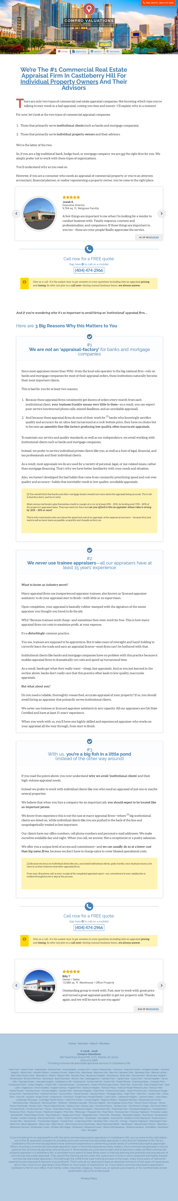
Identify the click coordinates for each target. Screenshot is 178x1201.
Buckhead (48, 1078)
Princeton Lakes (159, 1112)
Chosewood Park (17, 1084)
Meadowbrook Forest (150, 1099)
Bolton (52, 1075)
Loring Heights (91, 1099)
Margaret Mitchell (128, 1099)
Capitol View (123, 1078)
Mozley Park (35, 1106)
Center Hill (109, 1081)
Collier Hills (51, 1084)
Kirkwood (68, 1096)
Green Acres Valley (115, 1090)
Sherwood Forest (46, 1118)
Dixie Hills (125, 1084)
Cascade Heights (45, 1081)
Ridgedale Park (90, 1115)
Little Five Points (74, 1099)
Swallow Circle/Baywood (137, 1118)
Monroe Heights (97, 1102)
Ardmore (117, 1069)
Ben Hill (113, 1072)
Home (64, 52)
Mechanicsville (20, 1102)
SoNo (60, 1118)
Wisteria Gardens (135, 1127)
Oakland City (120, 1106)
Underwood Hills (83, 1121)
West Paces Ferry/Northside (80, 1124)
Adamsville (40, 1069)
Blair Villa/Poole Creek (22, 1075)
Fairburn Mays (108, 1087)
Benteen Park (126, 1072)
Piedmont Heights (52, 1112)
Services (80, 52)
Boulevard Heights (95, 1075)
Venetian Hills (101, 1121)
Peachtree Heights (82, 1109)
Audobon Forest (59, 1072)
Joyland (30, 1096)
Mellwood (35, 1102)
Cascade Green (26, 1081)
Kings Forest (42, 1096)
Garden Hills (65, 1090)
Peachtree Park (120, 1109)
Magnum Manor (109, 1099)
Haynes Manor (97, 1093)
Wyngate (92, 1130)
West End (14, 1124)
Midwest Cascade (78, 1102)
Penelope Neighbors (140, 1109)
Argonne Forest (132, 1069)
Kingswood (56, 1096)
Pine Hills (68, 1112)
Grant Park (98, 1090)
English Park (74, 1087)
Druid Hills (137, 1084)
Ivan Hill (20, 1096)
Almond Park (54, 1069)
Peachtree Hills (102, 1109)
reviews (154, 237)
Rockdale (116, 1115)
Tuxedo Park (66, 1121)
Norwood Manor (103, 1106)
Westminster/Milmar (144, 1124)
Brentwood (112, 1075)
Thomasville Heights (48, 1121)
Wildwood (77, 1127)
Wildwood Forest (92, 1127)
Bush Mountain (62, 1078)
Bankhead (87, 1072)
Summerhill (116, 1118)
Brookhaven (138, 1075)
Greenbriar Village (158, 1090)
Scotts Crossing (28, 1118)
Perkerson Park (17, 1112)
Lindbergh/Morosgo (26, 1099)
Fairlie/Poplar (16, 1090)
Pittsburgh (80, 1112)
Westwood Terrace (19, 1127)
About (97, 52)
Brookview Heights (156, 1075)
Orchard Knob (17, 1109)
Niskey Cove (73, 1106)
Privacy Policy (89, 1178)
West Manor (57, 1124)
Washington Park (158, 1121)
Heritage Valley (114, 1093)
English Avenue (58, 1087)
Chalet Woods (123, 1081)
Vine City (113, 1121)
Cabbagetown (92, 1078)
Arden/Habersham (102, 1069)
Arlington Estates (150, 1069)
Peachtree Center (62, 1109)
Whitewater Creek (40, 1127)
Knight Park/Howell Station (89, 1096)
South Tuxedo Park (74, 1118)
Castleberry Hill (63, 1081)
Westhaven (127, 1124)
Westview (162, 1124)
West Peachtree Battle (107, 1124)
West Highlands (29, 1124)
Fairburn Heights (91, 1087)
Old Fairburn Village (139, 1106)
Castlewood (79, 1081)
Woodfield (151, 1127)
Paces (48, 1109)
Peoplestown (159, 1109)
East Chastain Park (153, 1084)
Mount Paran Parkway (146, 1102)
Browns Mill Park (32, 1078)
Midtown (62, 1102)
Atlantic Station (41, 1072)
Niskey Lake (87, 1106)
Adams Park (27, 1069)
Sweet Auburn (159, 1118)
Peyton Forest (34, 1112)
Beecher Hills (101, 1072)
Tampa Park (30, 1121)
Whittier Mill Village (60, 1127)
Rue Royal (148, 1115)
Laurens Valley (146, 1096)
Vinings (124, 1121)
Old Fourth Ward (158, 1106)
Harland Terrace (48, 1093)
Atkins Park (26, 1072)
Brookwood (16, 1078)
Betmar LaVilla (158, 1072)
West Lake (44, 1124)
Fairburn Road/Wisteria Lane (132, 1087)
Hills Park (141, 1093)
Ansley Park (84, 1069)
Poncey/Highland (140, 1112)
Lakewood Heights (127, 1096)
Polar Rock (107, 1112)
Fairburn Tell (155, 1087)
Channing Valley (140, 1081)
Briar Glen (125, 1075)
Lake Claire (110, 1096)
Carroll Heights (151, 1078)
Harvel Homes (81, 1093)
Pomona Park (122, 1112)
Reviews (114, 52)
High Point (129, 1093)
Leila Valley (161, 1096)
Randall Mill (16, 1115)
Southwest (90, 1118)
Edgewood (27, 1087)
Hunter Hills (154, 1093)
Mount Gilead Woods (54, 1106)
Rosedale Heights (132, 1115)
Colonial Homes (66, 1084)
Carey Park (136, 1078)
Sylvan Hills (16, 1121)
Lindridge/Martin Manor (51, 1099)
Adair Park (14, 1069)
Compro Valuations (89, 21)
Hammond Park (31, 1093)
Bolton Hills (63, 1075)
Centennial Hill (94, 1081)
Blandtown (41, 1075)
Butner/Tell (77, 1078)
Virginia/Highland (138, 1121)
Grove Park (15, 1093)
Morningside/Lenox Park (120, 1102)
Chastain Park (157, 1081)
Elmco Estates (42, 1087)
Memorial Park (49, 1102)
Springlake (103, 1118)
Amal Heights (69, 1069)
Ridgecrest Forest (71, 1115)
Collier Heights (35, 1084)
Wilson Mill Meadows (114, 1127)
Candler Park (108, 1078)
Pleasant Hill (93, 1112)
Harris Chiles (65, 1093)
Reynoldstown (53, 1115)
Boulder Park (78, 1075)
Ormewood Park (34, 1109)
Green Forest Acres (137, 1090)
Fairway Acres (33, 1090)
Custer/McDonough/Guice (104, 1084)
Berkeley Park (142, 1072)
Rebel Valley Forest (34, 1115)
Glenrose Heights (82, 1090)
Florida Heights (49, 1090)
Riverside (104, 1115)
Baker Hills (74, 1072)
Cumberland (82, 1084)
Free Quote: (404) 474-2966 (159, 3)
